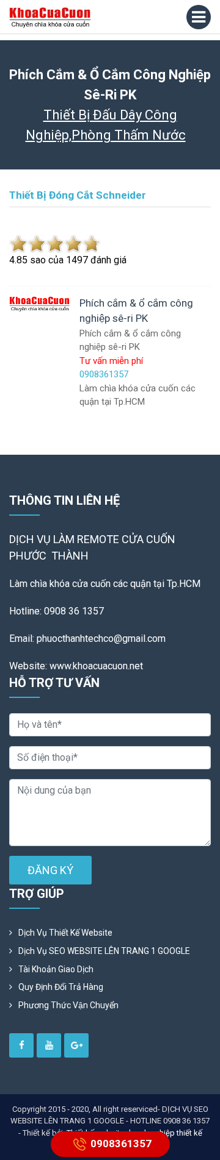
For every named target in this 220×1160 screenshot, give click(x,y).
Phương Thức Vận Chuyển (68, 1005)
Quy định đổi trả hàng (60, 987)
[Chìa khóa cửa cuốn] (50, 17)
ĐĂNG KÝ (50, 870)
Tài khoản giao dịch (56, 969)
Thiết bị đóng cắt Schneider (77, 195)
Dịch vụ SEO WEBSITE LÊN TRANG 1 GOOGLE (104, 951)
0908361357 (121, 1143)
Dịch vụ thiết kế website (65, 933)
